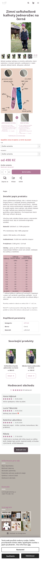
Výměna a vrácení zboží (10, 476)
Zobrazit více (20, 451)
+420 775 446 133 (7, 495)
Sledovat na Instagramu (17, 534)
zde (29, 545)
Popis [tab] (5, 190)
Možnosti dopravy (8, 469)
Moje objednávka (7, 467)
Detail (10, 377)
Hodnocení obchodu (20, 386)
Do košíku (26, 171)
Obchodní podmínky (9, 472)
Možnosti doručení (7, 166)
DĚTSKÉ (25, 324)
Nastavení (20, 550)
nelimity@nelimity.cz (9, 493)
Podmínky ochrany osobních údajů (13, 474)
